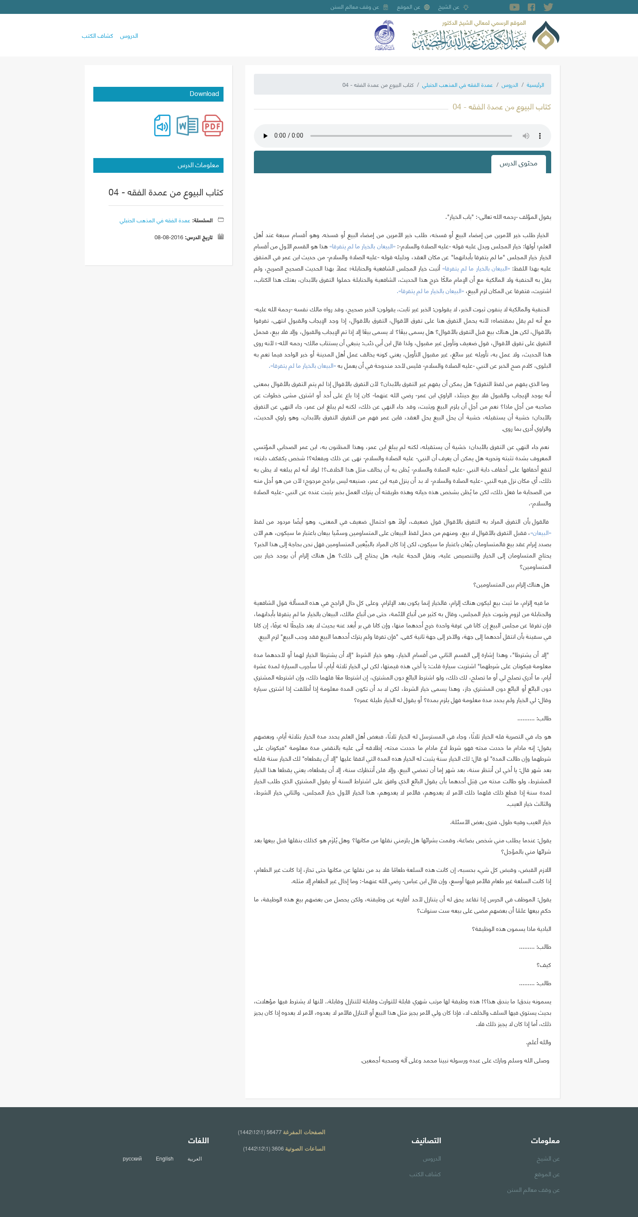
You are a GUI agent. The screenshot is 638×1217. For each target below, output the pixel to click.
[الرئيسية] (485, 34)
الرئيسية (535, 84)
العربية (194, 1158)
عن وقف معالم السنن (355, 6)
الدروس (129, 35)
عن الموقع (409, 6)
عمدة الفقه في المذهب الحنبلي (457, 84)
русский (132, 1158)
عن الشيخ (449, 6)
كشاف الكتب (97, 35)
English (165, 1158)
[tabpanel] (402, 632)
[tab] (518, 164)
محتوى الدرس (518, 162)
